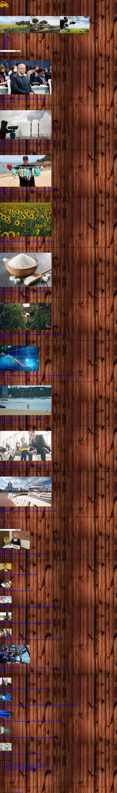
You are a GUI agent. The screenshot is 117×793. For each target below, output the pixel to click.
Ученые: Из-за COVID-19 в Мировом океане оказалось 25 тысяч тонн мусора (29, 191)
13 (7, 523)
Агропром (6, 37)
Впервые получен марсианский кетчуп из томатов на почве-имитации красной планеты (33, 334)
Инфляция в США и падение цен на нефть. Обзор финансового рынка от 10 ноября (31, 721)
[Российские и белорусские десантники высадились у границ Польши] (6, 620)
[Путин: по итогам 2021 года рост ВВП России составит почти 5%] (6, 685)
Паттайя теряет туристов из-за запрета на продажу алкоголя (22, 419)
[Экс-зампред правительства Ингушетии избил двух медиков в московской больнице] (6, 636)
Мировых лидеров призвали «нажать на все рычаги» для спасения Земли (27, 144)
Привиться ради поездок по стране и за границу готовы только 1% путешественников (28, 770)
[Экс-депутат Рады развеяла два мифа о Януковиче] (6, 571)
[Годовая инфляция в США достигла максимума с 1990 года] (6, 750)
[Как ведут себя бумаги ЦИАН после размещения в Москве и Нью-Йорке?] (6, 734)
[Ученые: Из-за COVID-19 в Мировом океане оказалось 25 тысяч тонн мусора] (58, 171)
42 (14, 523)
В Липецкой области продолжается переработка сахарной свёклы (24, 291)
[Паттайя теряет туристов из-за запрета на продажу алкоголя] (58, 400)
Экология (6, 45)
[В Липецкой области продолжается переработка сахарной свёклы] (58, 270)
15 (10, 523)
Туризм (5, 43)
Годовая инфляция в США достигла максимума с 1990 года (22, 754)
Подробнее (3, 109)
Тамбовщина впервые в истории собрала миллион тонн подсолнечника (26, 241)
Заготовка (6, 41)
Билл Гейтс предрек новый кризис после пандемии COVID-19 (23, 99)
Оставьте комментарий (6, 102)
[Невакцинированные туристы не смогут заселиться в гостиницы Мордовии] (58, 492)
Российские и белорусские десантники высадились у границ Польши (25, 623)
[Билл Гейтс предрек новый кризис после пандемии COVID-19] (58, 77)
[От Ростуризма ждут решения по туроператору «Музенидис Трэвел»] (58, 446)
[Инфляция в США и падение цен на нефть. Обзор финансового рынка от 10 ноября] (6, 717)
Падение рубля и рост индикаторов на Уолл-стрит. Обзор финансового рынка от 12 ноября (34, 668)
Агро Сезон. (3, 11)
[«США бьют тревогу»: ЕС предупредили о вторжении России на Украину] (6, 603)
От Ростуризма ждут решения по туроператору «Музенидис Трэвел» (25, 465)
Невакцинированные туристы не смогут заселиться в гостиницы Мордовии (28, 511)
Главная (5, 35)
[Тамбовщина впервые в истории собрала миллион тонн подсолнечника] (58, 220)
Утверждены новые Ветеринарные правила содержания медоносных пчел (25, 763)
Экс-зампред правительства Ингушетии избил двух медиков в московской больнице (31, 639)
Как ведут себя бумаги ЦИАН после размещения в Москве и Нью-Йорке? (27, 737)
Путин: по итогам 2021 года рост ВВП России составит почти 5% (24, 688)
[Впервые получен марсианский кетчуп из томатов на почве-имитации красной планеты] (58, 316)
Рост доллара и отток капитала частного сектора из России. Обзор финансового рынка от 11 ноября (37, 705)
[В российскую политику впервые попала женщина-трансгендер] (15, 548)
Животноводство (8, 38)
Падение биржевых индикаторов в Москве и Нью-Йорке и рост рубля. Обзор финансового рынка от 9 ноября (41, 375)
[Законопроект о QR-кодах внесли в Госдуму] (6, 587)
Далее (17, 523)
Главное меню (4, 52)
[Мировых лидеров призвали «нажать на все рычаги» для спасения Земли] (58, 125)
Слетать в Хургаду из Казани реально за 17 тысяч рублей (20, 768)
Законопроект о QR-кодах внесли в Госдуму (16, 590)
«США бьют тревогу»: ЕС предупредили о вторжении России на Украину (27, 607)
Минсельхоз (6, 40)
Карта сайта (6, 48)
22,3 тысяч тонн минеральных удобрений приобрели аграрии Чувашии (24, 765)
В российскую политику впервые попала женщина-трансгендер (23, 553)
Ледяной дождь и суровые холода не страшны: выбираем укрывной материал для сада (28, 767)
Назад (1, 523)
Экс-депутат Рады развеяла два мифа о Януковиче (19, 574)
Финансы (6, 46)
